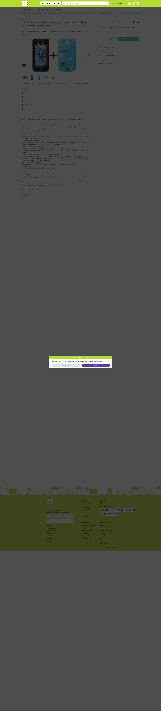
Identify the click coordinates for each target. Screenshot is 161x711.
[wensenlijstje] (133, 3)
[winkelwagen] (137, 3)
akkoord (95, 365)
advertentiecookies (97, 361)
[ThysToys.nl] (28, 3)
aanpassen (66, 365)
